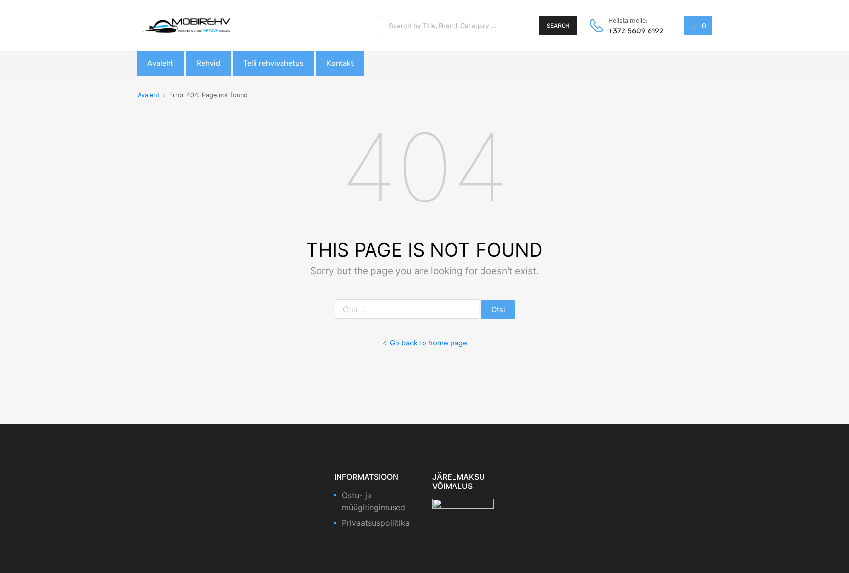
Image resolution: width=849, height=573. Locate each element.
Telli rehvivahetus (273, 63)
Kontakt (340, 63)
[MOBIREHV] (186, 25)
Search (558, 25)
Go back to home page (428, 343)
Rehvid (208, 63)
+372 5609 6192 (632, 31)
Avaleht (160, 63)
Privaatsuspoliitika (376, 523)
